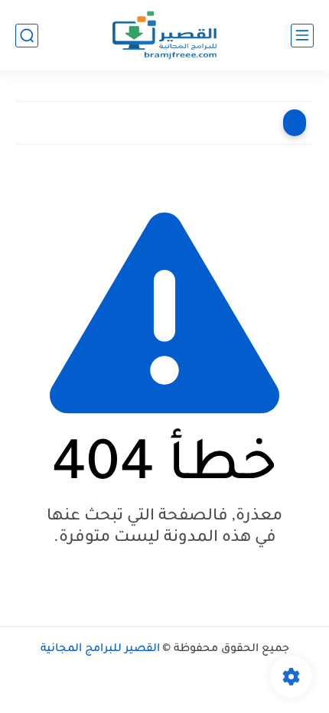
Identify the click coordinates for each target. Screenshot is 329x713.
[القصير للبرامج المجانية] (165, 35)
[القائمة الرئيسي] (302, 35)
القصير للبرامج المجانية (100, 649)
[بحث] (26, 35)
